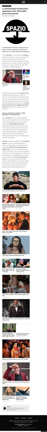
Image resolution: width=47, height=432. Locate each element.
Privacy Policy (23, 418)
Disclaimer (30, 418)
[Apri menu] (45, 2)
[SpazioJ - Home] (23, 2)
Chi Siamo (17, 418)
